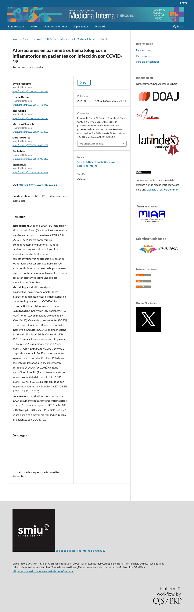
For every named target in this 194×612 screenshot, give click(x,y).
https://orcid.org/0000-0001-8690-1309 (30, 145)
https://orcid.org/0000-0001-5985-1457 (30, 159)
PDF (85, 82)
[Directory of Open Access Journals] (158, 102)
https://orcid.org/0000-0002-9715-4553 (30, 132)
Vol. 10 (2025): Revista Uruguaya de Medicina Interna (66, 38)
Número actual (15, 26)
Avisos (34, 26)
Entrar (183, 2)
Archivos (27, 38)
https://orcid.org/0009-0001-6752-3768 (30, 105)
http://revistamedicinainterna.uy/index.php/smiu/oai (43, 571)
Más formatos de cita (91, 143)
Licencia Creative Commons (163, 189)
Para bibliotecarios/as (147, 61)
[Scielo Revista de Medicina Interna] (148, 121)
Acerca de (100, 26)
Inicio (15, 38)
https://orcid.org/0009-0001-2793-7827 (30, 91)
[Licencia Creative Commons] (143, 172)
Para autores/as (144, 56)
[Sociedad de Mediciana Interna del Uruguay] (34, 550)
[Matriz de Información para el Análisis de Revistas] (158, 223)
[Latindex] (158, 156)
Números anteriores (55, 26)
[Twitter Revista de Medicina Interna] (148, 330)
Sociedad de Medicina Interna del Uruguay (80, 550)
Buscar (180, 26)
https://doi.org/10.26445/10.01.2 (38, 184)
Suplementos (80, 26)
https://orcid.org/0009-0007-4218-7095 (30, 118)
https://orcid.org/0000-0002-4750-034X (30, 172)
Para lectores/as (145, 50)
